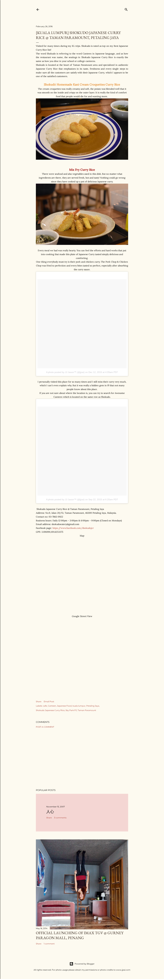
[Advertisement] (82, 758)
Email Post (49, 701)
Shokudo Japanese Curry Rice (50, 710)
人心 (50, 811)
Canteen (52, 706)
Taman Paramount (87, 710)
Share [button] (38, 701)
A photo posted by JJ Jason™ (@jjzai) (65, 372)
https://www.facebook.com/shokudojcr (73, 528)
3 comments (60, 817)
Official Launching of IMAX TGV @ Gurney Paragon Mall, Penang (79, 935)
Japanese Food (64, 706)
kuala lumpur (79, 706)
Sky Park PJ (71, 710)
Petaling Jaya (92, 706)
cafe (45, 706)
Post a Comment (45, 727)
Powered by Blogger (84, 964)
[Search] (126, 9)
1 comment (49, 943)
